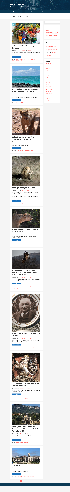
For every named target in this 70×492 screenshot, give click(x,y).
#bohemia (22, 347)
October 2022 (48, 68)
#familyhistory (31, 347)
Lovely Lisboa (17, 465)
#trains (27, 442)
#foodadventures (34, 59)
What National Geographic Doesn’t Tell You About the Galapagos (25, 90)
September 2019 (49, 93)
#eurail (25, 442)
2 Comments (29, 141)
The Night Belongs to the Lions (23, 188)
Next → (30, 481)
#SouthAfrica (27, 287)
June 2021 (48, 70)
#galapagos (17, 60)
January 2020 (48, 86)
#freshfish (13, 60)
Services (19, 11)
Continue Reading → (16, 56)
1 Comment (29, 50)
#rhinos (15, 244)
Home (11, 11)
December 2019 (49, 88)
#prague (27, 398)
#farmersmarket (26, 59)
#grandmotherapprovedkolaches (17, 398)
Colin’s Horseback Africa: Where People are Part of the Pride (23, 138)
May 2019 (47, 100)
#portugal (27, 476)
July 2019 (47, 96)
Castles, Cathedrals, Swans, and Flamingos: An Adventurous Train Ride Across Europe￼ (26, 429)
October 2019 (48, 91)
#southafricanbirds (32, 287)
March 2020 (48, 82)
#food (31, 59)
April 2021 (48, 72)
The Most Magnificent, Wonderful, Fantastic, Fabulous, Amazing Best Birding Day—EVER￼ (24, 272)
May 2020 (47, 79)
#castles (22, 442)
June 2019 (48, 98)
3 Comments (29, 433)
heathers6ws (23, 50)
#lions (29, 150)
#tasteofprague (31, 398)
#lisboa (22, 476)
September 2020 (49, 73)
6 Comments (29, 93)
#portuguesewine (32, 476)
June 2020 (48, 77)
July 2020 (47, 75)
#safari (32, 150)
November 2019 (49, 89)
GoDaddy (11, 489)
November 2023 (49, 63)
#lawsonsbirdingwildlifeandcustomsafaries (18, 287)
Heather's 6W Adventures (19, 4)
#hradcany (24, 398)
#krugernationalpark (24, 203)
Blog (23, 11)
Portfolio (32, 11)
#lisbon (25, 476)
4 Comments (29, 388)
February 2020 (48, 84)
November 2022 (49, 66)
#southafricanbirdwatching (16, 288)
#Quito (21, 60)
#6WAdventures (18, 59)
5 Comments (29, 234)
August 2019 (48, 95)
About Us (15, 11)
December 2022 (49, 65)
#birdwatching (23, 102)
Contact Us (28, 11)
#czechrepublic (27, 347)
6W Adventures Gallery (40, 11)
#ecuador (22, 59)
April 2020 (48, 80)
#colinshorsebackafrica (24, 150)
